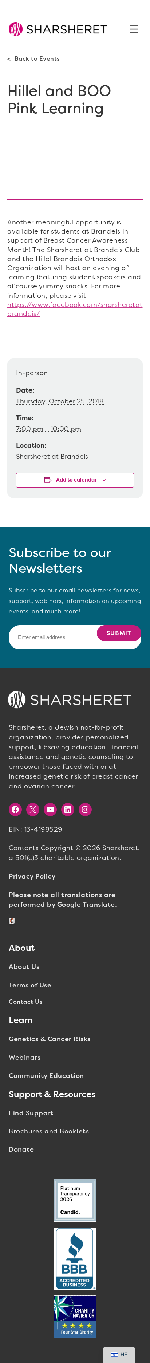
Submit (119, 633)
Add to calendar (76, 480)
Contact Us (25, 1001)
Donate (21, 1149)
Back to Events (37, 58)
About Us (24, 967)
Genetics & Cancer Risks (50, 1039)
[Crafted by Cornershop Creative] (13, 921)
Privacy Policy (32, 876)
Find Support (31, 1113)
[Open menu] (134, 29)
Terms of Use (30, 985)
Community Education (46, 1076)
